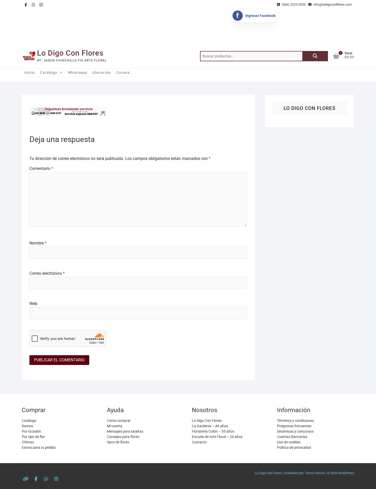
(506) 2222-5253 (293, 4)
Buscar (315, 56)
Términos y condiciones (295, 421)
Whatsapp (77, 72)
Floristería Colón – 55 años (213, 431)
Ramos (27, 426)
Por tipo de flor (33, 437)
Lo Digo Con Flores (70, 53)
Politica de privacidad (294, 447)
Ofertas (28, 442)
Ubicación (101, 72)
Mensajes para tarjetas (125, 431)
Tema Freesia (315, 473)
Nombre (38, 243)
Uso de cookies (289, 442)
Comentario (41, 168)
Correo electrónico (47, 273)
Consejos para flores (123, 437)
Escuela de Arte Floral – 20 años (217, 437)
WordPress (346, 473)
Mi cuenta (115, 426)
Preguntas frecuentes (294, 426)
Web (33, 303)
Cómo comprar (119, 421)
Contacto (199, 442)
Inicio (29, 72)
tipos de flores (118, 442)
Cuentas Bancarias (292, 437)
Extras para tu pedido (39, 447)
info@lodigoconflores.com (332, 4)
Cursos (123, 72)
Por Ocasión (31, 431)
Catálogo (48, 72)
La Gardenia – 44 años (210, 426)
